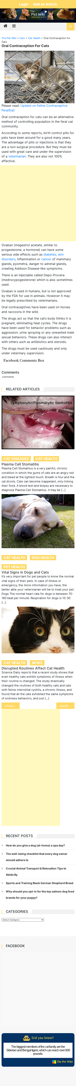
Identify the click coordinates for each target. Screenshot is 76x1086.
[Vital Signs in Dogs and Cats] (38, 521)
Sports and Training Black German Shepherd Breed (39, 883)
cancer (46, 259)
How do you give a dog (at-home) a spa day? (35, 845)
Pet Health (14, 567)
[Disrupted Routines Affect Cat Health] (38, 630)
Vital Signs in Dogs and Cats (25, 572)
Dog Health (43, 558)
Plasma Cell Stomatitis (20, 464)
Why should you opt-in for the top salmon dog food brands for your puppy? (40, 894)
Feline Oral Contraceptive (13, 706)
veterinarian (17, 156)
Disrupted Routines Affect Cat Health (33, 668)
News (37, 663)
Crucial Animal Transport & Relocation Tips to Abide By (36, 871)
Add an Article (45, 4)
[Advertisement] (38, 203)
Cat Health (46, 459)
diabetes (49, 254)
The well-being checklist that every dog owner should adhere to (36, 857)
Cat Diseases (16, 459)
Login (24, 4)
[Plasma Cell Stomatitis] (38, 422)
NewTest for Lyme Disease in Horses (67, 706)
